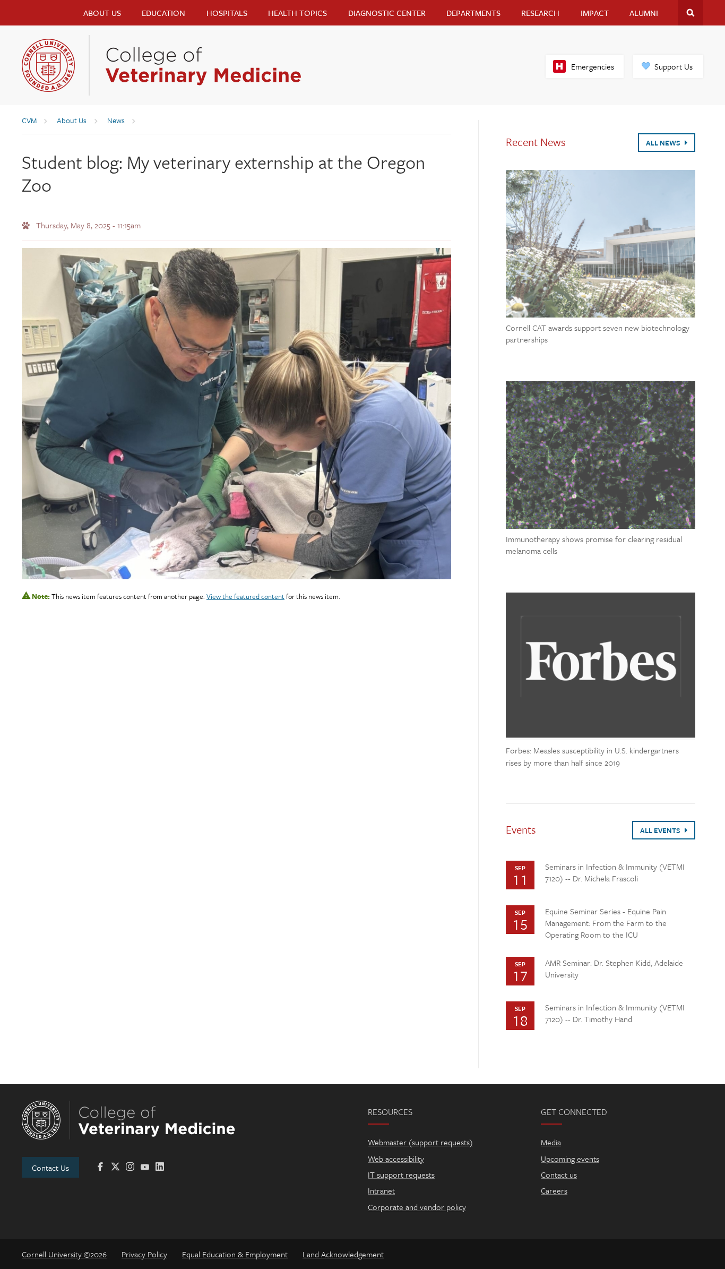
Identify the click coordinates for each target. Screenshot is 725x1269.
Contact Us (50, 1167)
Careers (554, 1190)
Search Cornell (690, 12)
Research (540, 13)
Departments (473, 13)
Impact (595, 13)
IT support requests (401, 1174)
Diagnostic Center (387, 13)
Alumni (643, 13)
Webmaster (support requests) (420, 1142)
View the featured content (245, 596)
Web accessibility (396, 1158)
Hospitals (226, 13)
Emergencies (592, 66)
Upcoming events (570, 1158)
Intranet (381, 1190)
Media (551, 1142)
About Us (102, 13)
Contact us (559, 1174)
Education (163, 13)
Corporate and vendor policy (417, 1207)
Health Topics (297, 13)
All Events (661, 830)
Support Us (673, 66)
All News (664, 143)
